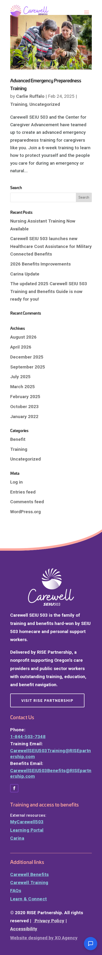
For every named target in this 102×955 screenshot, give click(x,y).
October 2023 (24, 406)
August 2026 (23, 337)
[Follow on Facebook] (14, 788)
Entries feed (23, 492)
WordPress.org (25, 511)
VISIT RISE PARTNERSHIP (47, 700)
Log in (16, 482)
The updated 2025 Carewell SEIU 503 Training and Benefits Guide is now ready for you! (48, 291)
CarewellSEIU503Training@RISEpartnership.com (50, 753)
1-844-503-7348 (28, 736)
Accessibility (23, 929)
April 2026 (20, 347)
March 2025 (22, 386)
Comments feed (27, 501)
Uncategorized (44, 104)
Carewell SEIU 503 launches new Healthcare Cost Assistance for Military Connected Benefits (51, 246)
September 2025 (27, 367)
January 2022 (24, 416)
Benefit (17, 439)
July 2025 (20, 376)
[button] (90, 943)
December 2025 (26, 357)
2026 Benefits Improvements (40, 264)
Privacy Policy (48, 920)
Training (18, 104)
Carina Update (24, 274)
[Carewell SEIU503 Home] (34, 11)
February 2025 (25, 396)
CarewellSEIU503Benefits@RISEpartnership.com (51, 773)
